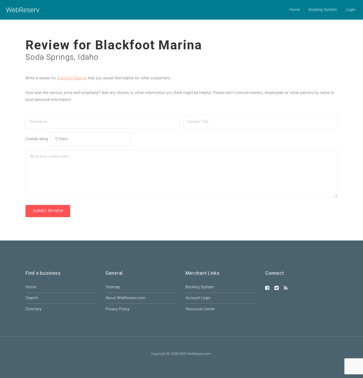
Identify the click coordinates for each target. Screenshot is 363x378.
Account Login (197, 297)
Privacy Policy (117, 309)
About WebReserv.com (125, 297)
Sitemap (112, 287)
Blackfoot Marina (72, 78)
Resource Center (200, 309)
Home (294, 9)
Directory (33, 309)
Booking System (323, 9)
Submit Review (48, 211)
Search (32, 297)
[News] (286, 288)
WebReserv (22, 10)
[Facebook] (267, 288)
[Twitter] (277, 288)
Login (350, 9)
